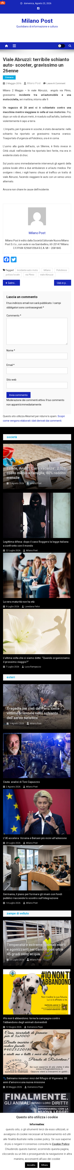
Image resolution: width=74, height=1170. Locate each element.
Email (10, 365)
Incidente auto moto (27, 270)
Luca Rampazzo (33, 667)
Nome (10, 350)
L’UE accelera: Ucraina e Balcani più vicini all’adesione (35, 838)
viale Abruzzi (46, 274)
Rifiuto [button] (44, 1165)
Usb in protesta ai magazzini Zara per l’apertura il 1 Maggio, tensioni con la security (64, 283)
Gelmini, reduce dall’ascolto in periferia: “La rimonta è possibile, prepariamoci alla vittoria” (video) (14, 283)
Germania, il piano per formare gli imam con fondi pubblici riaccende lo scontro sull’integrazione (32, 896)
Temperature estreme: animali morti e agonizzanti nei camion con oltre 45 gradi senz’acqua (36, 949)
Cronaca (9, 77)
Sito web (11, 379)
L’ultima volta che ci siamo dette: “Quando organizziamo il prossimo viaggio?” (36, 660)
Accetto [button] (31, 1165)
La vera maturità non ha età (18, 601)
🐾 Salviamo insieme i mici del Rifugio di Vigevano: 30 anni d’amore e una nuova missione (35, 1080)
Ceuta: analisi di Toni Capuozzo (21, 781)
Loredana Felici (32, 606)
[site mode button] (61, 46)
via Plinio (29, 274)
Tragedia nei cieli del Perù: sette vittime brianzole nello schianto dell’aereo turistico (33, 713)
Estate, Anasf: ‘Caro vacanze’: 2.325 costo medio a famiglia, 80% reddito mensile (36, 473)
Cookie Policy (61, 1144)
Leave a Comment (56, 83)
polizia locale (13, 274)
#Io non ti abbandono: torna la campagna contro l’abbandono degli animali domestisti (31, 1020)
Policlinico (61, 270)
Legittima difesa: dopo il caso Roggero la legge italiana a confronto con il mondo (35, 543)
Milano (47, 270)
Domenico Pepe (35, 1027)
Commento (13, 315)
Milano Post (37, 20)
